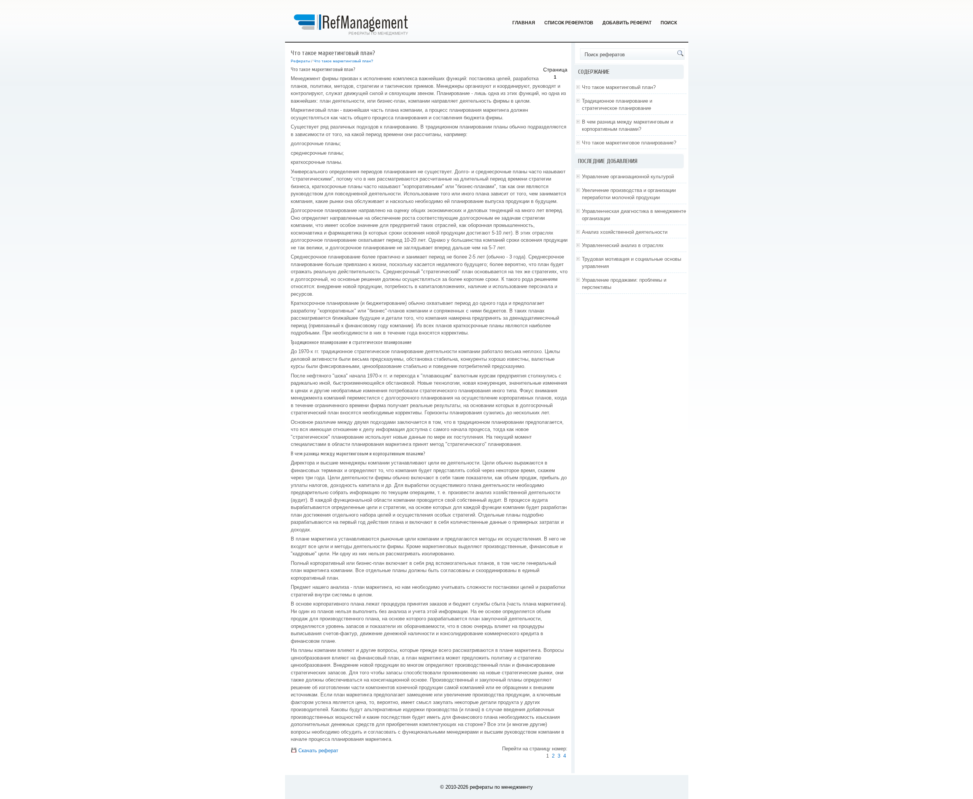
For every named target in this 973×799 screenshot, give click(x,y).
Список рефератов (568, 22)
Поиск (669, 22)
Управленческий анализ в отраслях (623, 245)
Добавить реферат (626, 22)
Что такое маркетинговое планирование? (629, 143)
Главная (523, 22)
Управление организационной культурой (628, 176)
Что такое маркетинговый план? (343, 61)
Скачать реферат (317, 750)
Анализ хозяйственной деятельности (624, 232)
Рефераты (300, 61)
